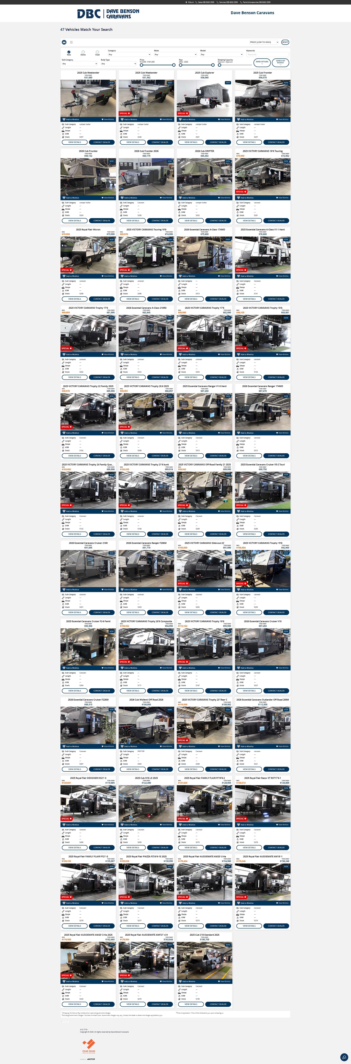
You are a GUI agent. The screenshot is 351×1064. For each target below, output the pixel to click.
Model (203, 50)
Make (156, 50)
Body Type (105, 60)
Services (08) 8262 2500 (228, 2)
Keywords (250, 50)
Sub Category (67, 60)
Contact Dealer (102, 142)
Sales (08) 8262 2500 (206, 2)
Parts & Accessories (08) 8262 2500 (256, 2)
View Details (74, 142)
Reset (285, 42)
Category (112, 50)
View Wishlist (109, 119)
